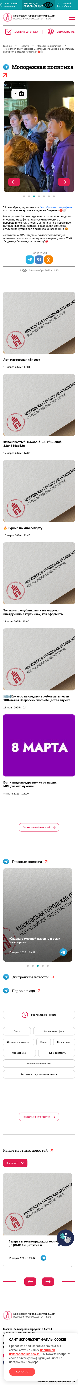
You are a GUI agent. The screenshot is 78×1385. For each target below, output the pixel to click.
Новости (24, 46)
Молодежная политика (49, 46)
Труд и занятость (56, 1053)
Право (43, 1042)
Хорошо (22, 1371)
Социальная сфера (54, 1031)
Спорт (17, 1031)
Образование (19, 1053)
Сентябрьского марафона (56, 207)
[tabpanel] (39, 136)
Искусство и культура (18, 1042)
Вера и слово (64, 1042)
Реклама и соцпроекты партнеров (39, 1074)
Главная (7, 46)
